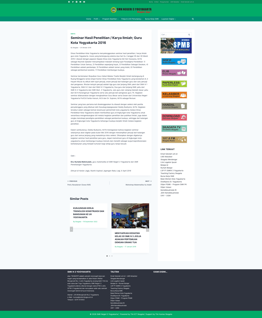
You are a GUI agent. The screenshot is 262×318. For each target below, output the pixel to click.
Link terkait (168, 149)
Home (88, 19)
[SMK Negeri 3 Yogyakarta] (131, 10)
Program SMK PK (180, 184)
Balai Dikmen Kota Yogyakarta (173, 179)
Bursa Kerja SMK (152, 19)
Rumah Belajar (166, 168)
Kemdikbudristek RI (168, 190)
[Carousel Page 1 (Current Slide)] (107, 256)
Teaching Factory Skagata (171, 173)
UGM (168, 196)
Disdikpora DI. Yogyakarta (171, 182)
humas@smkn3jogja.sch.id (83, 297)
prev (71, 229)
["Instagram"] (76, 1)
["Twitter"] (73, 1)
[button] (99, 19)
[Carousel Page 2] (109, 256)
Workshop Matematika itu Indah (139, 183)
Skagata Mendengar (169, 159)
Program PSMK (126, 298)
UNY (162, 196)
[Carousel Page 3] (112, 256)
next (147, 229)
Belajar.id (164, 165)
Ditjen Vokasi (166, 187)
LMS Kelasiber (174, 2)
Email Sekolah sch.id (187, 2)
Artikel (156, 2)
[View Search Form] (193, 19)
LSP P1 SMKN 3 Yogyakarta (172, 171)
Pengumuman (164, 2)
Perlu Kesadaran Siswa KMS (79, 183)
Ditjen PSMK (166, 184)
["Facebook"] (69, 1)
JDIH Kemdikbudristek (170, 193)
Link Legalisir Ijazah (169, 162)
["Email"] (84, 1)
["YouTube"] (80, 1)
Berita (151, 2)
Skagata (75, 47)
